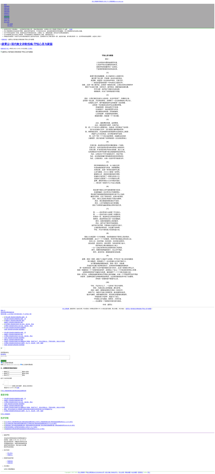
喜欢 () (3, 310)
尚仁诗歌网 (65, 308)
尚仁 (7, 48)
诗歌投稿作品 (10, 312)
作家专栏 (6, 15)
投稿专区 (6, 17)
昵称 (5, 371)
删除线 (9, 364)
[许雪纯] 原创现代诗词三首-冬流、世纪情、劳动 (18, 336)
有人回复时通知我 (7, 362)
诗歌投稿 (6, 11)
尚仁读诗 (10, 24)
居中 (12, 364)
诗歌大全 (6, 8)
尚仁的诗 (6, 22)
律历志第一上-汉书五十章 (8, 314)
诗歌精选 (6, 6)
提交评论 (3, 360)
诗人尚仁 (10, 25)
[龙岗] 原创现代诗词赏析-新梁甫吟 (14, 338)
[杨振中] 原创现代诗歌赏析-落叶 (13, 334)
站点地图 (134, 472)
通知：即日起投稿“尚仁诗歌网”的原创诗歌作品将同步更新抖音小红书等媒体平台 (28, 409)
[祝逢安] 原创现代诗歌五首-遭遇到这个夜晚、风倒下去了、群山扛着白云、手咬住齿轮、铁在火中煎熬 (34, 341)
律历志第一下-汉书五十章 (23, 314)
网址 (5, 375)
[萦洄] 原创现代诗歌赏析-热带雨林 (14, 345)
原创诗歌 (3, 312)
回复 (18, 387)
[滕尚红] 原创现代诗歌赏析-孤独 (13, 339)
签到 (18, 364)
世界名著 (6, 18)
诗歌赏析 (6, 10)
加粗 (5, 364)
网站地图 (128, 472)
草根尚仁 (10, 455)
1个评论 (30, 48)
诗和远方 (6, 13)
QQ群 (70, 29)
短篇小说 (6, 20)
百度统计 (140, 472)
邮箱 (5, 373)
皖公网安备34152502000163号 (95, 472)
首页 (5, 4)
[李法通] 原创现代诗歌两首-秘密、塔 (15, 332)
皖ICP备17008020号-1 (111, 472)
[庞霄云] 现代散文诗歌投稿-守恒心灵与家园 (26, 43)
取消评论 (3, 354)
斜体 (15, 364)
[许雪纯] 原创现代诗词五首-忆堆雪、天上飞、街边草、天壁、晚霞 (23, 343)
